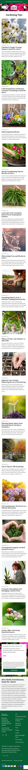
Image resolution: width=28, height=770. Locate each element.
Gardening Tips (5, 45)
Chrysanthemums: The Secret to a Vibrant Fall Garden (14, 507)
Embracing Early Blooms (10, 132)
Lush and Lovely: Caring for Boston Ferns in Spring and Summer (12, 215)
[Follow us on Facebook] (3, 735)
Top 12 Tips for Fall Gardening (12, 467)
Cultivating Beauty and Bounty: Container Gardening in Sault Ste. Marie (14, 90)
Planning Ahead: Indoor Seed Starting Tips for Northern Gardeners (12, 425)
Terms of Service (19, 742)
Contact (17, 730)
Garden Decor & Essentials (19, 719)
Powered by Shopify (18, 760)
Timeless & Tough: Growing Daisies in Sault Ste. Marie (12, 48)
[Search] (5, 7)
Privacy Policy (18, 739)
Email (4, 655)
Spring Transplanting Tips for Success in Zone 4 (12, 172)
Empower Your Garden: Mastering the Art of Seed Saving (14, 381)
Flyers (16, 727)
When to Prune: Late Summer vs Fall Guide (13, 340)
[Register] (20, 755)
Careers (17, 732)
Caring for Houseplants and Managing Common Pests (12, 590)
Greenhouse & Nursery (20, 716)
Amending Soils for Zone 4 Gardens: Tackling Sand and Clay (13, 298)
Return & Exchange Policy (19, 736)
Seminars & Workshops (18, 724)
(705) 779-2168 (5, 728)
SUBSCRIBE (14, 670)
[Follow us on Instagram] (5, 735)
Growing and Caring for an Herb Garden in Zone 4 (13, 548)
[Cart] (25, 7)
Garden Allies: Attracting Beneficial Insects (11, 631)
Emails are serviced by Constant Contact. (9, 667)
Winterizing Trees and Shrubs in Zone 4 (13, 257)
